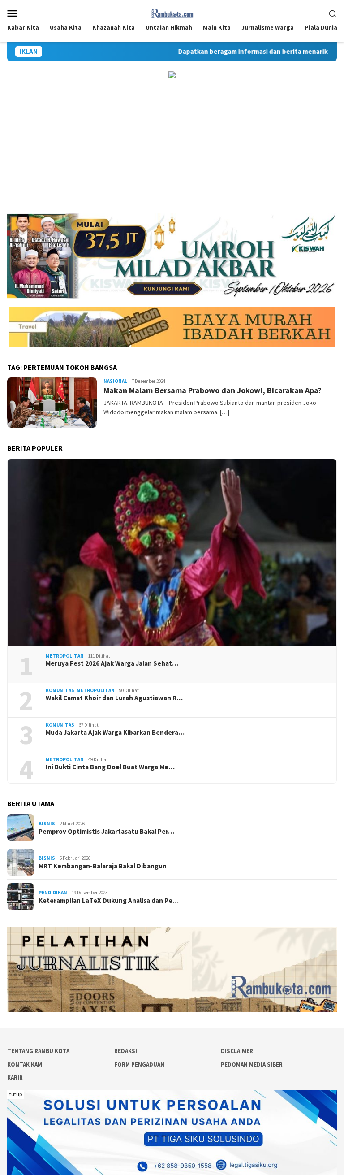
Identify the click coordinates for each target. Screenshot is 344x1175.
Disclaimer (237, 1051)
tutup (15, 1094)
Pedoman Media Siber (252, 1064)
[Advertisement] (172, 146)
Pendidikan (53, 892)
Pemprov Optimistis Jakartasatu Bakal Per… (106, 832)
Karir (15, 1077)
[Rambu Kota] (172, 12)
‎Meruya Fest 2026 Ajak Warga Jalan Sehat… (112, 663)
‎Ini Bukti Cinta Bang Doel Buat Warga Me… (110, 767)
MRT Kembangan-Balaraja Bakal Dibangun (103, 866)
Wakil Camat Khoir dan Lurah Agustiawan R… (114, 698)
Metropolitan (65, 656)
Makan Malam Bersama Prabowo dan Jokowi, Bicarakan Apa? (212, 390)
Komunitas (60, 690)
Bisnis (47, 823)
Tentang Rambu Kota (38, 1051)
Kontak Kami (25, 1064)
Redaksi (125, 1051)
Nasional (115, 381)
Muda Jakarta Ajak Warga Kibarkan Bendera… (115, 732)
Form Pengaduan (139, 1064)
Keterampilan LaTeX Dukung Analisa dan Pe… (109, 901)
